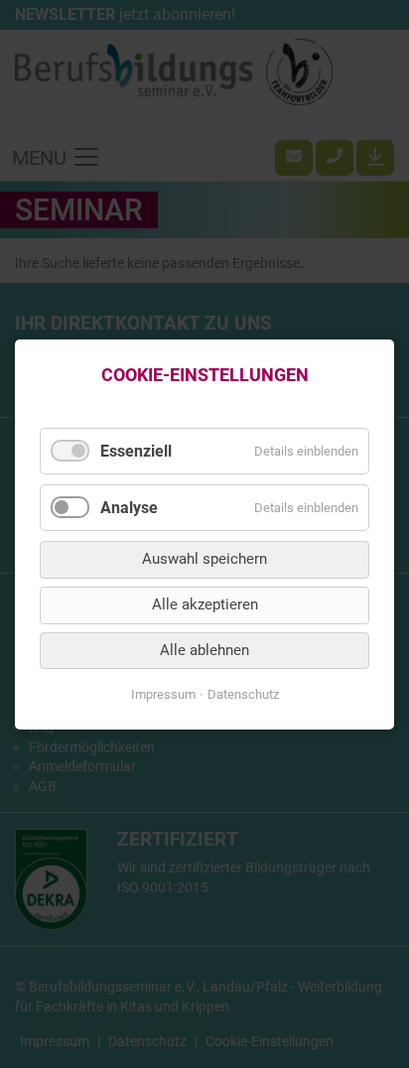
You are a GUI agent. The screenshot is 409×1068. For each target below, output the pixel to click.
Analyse (129, 507)
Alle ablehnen (204, 649)
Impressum (163, 694)
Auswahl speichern (204, 559)
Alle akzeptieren (205, 604)
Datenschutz (243, 694)
